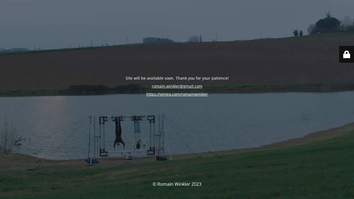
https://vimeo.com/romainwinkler (177, 94)
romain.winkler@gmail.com (177, 86)
